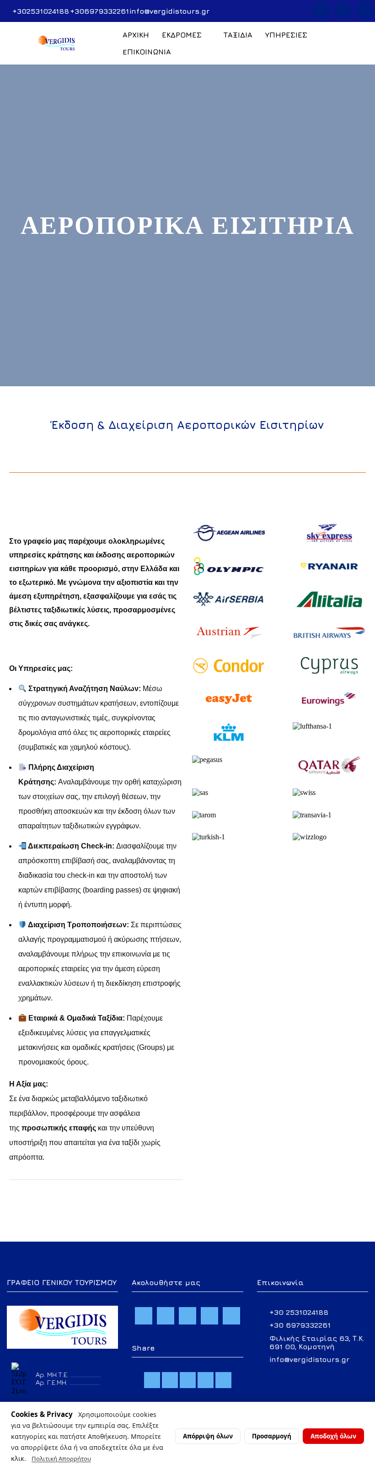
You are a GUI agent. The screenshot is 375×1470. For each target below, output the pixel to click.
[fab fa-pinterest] (223, 1380)
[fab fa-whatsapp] (206, 1380)
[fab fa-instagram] (188, 1380)
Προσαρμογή (271, 1436)
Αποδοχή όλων (333, 1436)
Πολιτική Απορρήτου (61, 1458)
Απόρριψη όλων (208, 1436)
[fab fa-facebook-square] (152, 1380)
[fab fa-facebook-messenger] (170, 1380)
